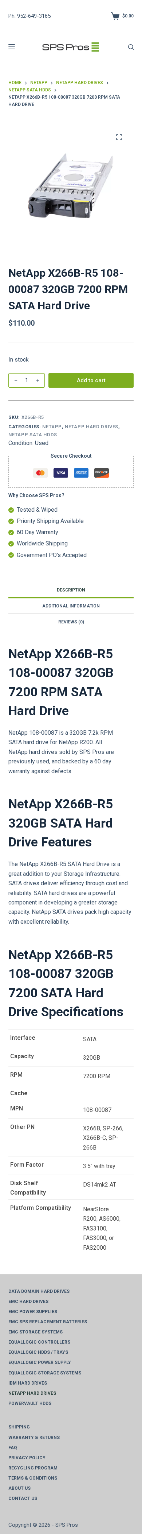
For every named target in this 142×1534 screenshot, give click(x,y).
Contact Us (22, 1498)
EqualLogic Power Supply (39, 1362)
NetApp (52, 426)
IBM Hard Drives (27, 1383)
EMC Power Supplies (32, 1311)
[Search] (131, 47)
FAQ (12, 1447)
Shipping (19, 1427)
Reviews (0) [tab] (71, 621)
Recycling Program (33, 1468)
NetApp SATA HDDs (32, 434)
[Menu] (11, 47)
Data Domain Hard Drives (39, 1291)
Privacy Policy (27, 1457)
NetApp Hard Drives (91, 426)
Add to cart (91, 380)
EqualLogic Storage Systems (44, 1373)
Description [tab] (71, 590)
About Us (19, 1488)
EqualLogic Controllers (39, 1342)
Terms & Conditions (32, 1478)
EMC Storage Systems (35, 1332)
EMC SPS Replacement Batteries (47, 1321)
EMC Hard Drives (28, 1301)
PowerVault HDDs (29, 1403)
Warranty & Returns (34, 1437)
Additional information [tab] (71, 606)
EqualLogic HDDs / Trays (38, 1352)
